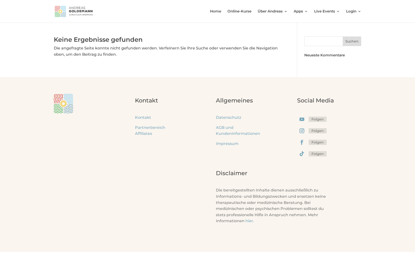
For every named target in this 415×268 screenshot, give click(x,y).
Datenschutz (228, 117)
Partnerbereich (150, 127)
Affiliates (143, 133)
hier (249, 221)
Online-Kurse (239, 11)
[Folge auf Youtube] (302, 119)
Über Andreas (270, 11)
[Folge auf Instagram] (302, 131)
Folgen (317, 119)
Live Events (324, 11)
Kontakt (143, 117)
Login (351, 11)
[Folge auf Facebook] (302, 142)
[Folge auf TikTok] (302, 154)
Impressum (227, 143)
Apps (298, 11)
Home (215, 11)
